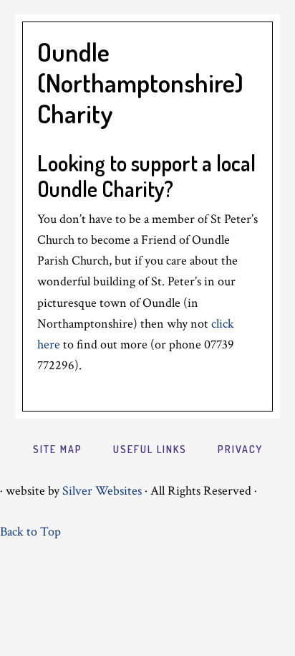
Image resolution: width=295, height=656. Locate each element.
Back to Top (30, 531)
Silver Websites (102, 491)
